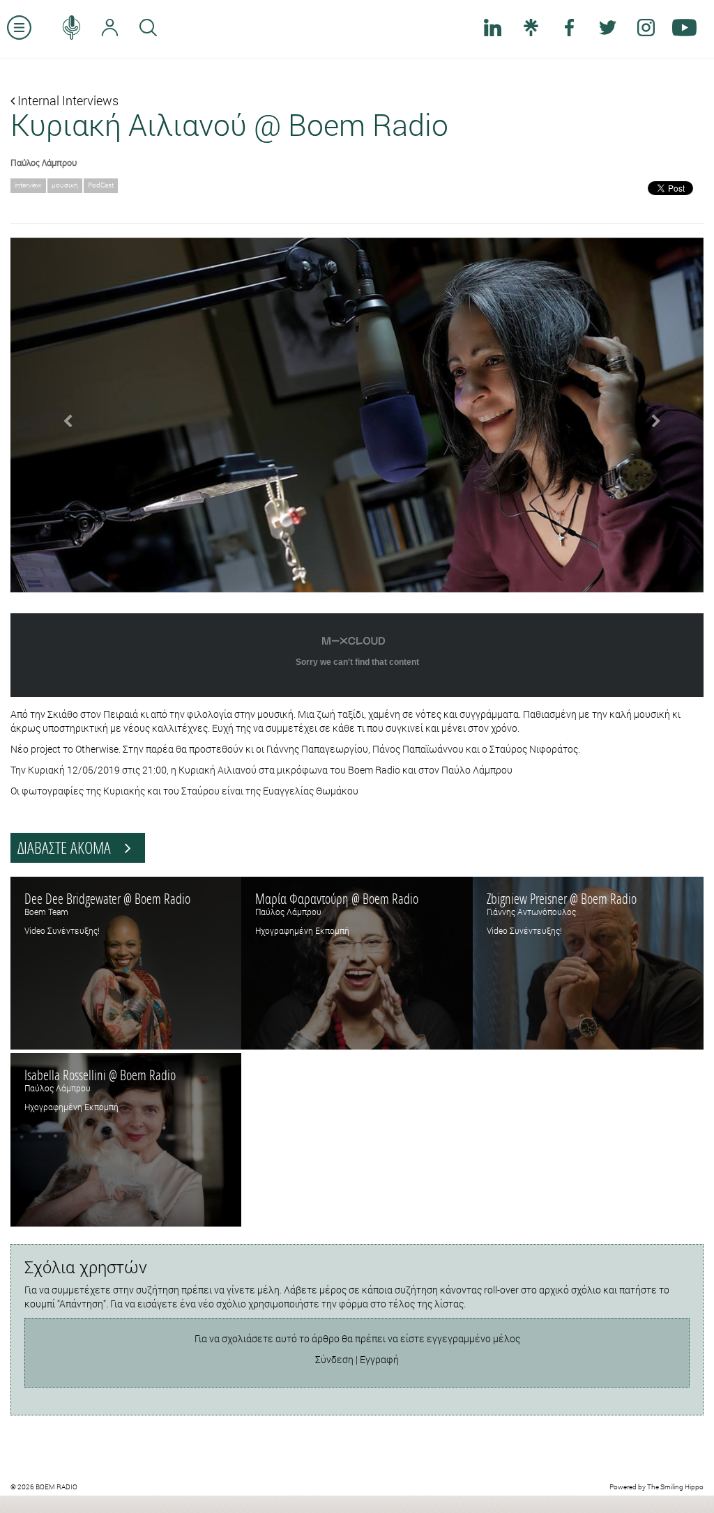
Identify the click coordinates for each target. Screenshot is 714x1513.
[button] (62, 415)
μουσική (65, 185)
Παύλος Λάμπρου (43, 162)
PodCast (101, 185)
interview (28, 185)
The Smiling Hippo (675, 1486)
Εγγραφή (379, 1359)
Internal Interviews (67, 100)
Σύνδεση (334, 1359)
